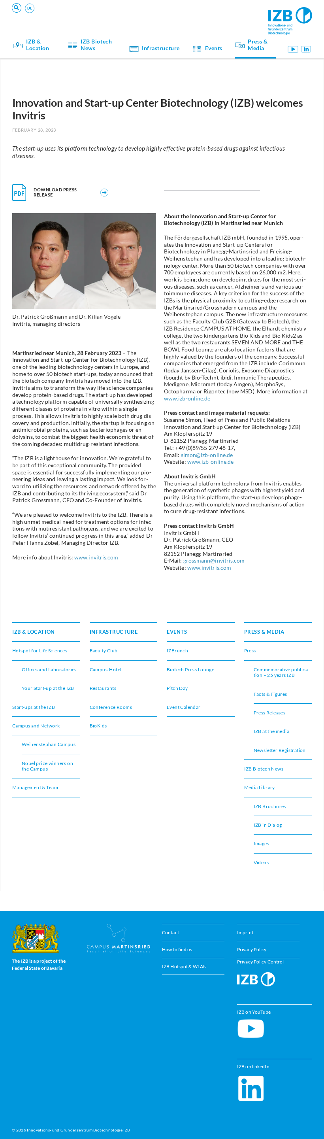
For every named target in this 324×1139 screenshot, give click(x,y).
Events (67, 14)
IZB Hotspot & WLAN (184, 966)
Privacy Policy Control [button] (260, 962)
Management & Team (35, 787)
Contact (170, 932)
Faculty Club (104, 651)
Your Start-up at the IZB (87, 14)
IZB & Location (37, 45)
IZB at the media (272, 731)
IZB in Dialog (200, 14)
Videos (261, 862)
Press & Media (258, 45)
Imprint (245, 932)
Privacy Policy (252, 949)
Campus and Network (210, 14)
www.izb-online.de (187, 398)
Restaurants (103, 688)
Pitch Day (197, 14)
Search (135, 18)
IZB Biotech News (96, 45)
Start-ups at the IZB (33, 707)
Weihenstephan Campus (48, 744)
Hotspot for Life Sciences (39, 651)
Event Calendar (184, 707)
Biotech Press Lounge (84, 14)
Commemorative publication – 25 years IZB (282, 672)
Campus (195, 14)
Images (261, 843)
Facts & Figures (270, 694)
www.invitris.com (96, 557)
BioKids (98, 726)
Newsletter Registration (280, 750)
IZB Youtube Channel (293, 49)
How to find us (177, 949)
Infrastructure (161, 48)
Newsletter (72, 14)
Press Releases (270, 713)
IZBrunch (177, 651)
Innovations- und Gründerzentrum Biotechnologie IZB (78, 1130)
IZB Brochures (270, 806)
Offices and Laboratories (49, 669)
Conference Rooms (81, 14)
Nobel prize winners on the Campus (47, 766)
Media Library (259, 787)
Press (250, 651)
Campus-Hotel (202, 14)
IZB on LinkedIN (306, 49)
